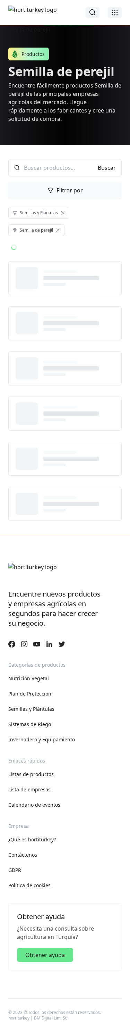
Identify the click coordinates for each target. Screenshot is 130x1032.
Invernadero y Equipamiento (41, 739)
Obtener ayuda (45, 955)
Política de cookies (29, 885)
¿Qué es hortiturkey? (32, 839)
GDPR (14, 870)
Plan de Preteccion (29, 693)
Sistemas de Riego (29, 724)
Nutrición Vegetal (28, 678)
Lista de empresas (29, 789)
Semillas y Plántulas (31, 709)
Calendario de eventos (34, 804)
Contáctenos (22, 854)
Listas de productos (31, 774)
